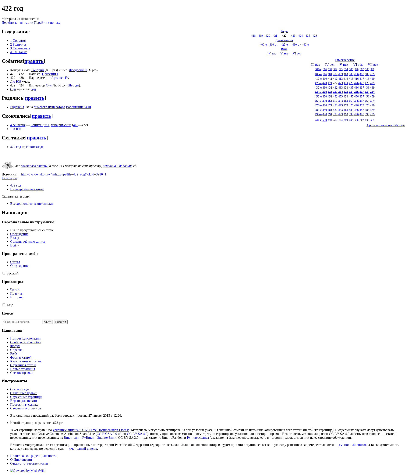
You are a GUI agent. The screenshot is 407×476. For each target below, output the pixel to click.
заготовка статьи (34, 166)
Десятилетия (284, 40)
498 (367, 114)
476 (356, 105)
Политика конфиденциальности (33, 456)
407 (362, 74)
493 (340, 114)
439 (372, 87)
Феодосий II (78, 70)
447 (362, 92)
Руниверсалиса (198, 437)
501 (330, 120)
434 (346, 87)
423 (293, 35)
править (34, 61)
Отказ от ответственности (29, 463)
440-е (305, 44)
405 (351, 74)
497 (362, 114)
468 (367, 101)
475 (351, 105)
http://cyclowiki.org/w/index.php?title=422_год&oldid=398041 (63, 174)
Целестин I (50, 74)
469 (372, 101)
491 (330, 114)
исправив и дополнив (117, 166)
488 (367, 109)
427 (362, 83)
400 (325, 74)
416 (356, 78)
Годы (284, 31)
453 (340, 96)
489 (372, 109)
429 (372, 83)
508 (367, 120)
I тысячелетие (345, 60)
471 (330, 105)
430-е (295, 44)
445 (351, 92)
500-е (318, 120)
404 (346, 74)
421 (275, 35)
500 (324, 120)
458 (367, 96)
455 (351, 96)
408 (367, 74)
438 (367, 87)
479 (372, 105)
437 (362, 87)
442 (335, 92)
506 (356, 120)
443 (340, 92)
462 (335, 101)
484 (346, 109)
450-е (318, 96)
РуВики (88, 437)
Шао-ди (73, 85)
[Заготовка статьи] (7, 169)
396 (356, 69)
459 (372, 96)
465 (351, 101)
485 (351, 109)
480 (324, 109)
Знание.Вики (106, 437)
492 (335, 114)
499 (372, 114)
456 (356, 96)
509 (372, 120)
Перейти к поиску (47, 22)
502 (335, 120)
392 (335, 69)
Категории (9, 178)
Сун (49, 85)
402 (335, 74)
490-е (318, 114)
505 (351, 120)
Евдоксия (17, 107)
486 (356, 109)
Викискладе (34, 147)
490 (324, 114)
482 (335, 109)
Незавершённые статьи (27, 189)
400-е (263, 44)
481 (330, 109)
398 (367, 69)
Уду (33, 89)
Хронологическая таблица (386, 125)
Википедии (72, 437)
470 (324, 105)
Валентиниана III (78, 107)
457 (362, 96)
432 (335, 87)
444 (346, 92)
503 (341, 120)
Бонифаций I (40, 125)
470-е (318, 105)
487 (362, 109)
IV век (272, 53)
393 (341, 69)
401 (330, 74)
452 (335, 96)
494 (346, 114)
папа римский (61, 125)
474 (346, 105)
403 (340, 74)
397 (362, 69)
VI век (297, 53)
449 (372, 92)
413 (340, 78)
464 (346, 101)
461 (330, 101)
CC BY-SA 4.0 (137, 434)
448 (367, 92)
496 (356, 114)
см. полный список (353, 445)
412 (335, 78)
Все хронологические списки (31, 203)
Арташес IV (59, 77)
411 (330, 78)
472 (335, 105)
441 (330, 92)
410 (324, 78)
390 (325, 69)
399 (372, 69)
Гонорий (37, 70)
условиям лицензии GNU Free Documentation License (91, 430)
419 (261, 35)
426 (315, 35)
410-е (272, 44)
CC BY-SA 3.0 (107, 434)
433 (340, 87)
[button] (4, 273)
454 (346, 96)
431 (330, 87)
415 (351, 78)
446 (356, 92)
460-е (318, 101)
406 (356, 74)
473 (340, 105)
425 (308, 35)
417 (362, 78)
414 (346, 78)
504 (346, 120)
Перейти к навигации (17, 22)
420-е (284, 44)
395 (351, 69)
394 (346, 69)
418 (253, 35)
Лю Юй (15, 81)
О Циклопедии (21, 459)
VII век (373, 64)
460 (324, 101)
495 (351, 114)
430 (324, 87)
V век (284, 53)
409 (372, 74)
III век (315, 64)
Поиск (7, 313)
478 (367, 105)
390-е (318, 69)
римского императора (49, 107)
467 (362, 101)
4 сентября (17, 125)
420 (268, 35)
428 (367, 83)
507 (362, 120)
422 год (15, 147)
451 (330, 96)
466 (356, 101)
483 (340, 109)
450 (324, 96)
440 (324, 92)
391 (330, 69)
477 (362, 105)
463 (340, 101)
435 (351, 87)
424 (301, 35)
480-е (318, 109)
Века (284, 49)
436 (356, 87)
